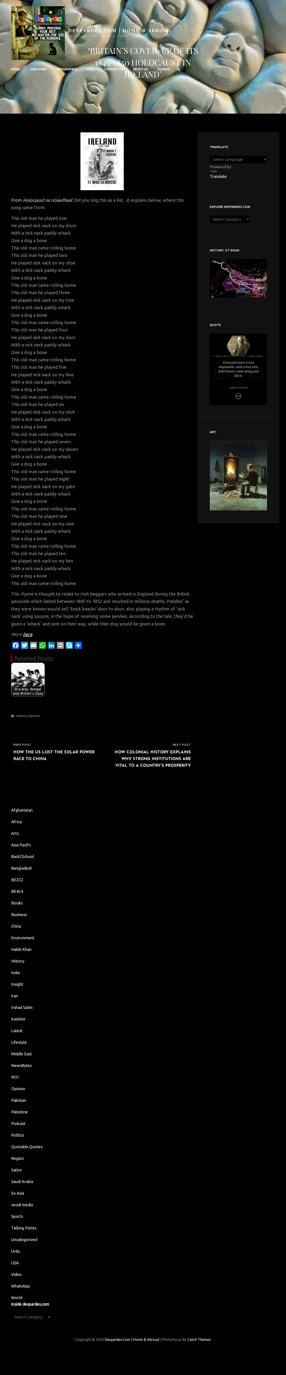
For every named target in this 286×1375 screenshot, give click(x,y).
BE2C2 (17, 879)
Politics (17, 1135)
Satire (16, 1170)
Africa (16, 821)
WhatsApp (20, 1286)
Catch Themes (199, 1340)
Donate (164, 69)
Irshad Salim (22, 1007)
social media (22, 1204)
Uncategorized (24, 1239)
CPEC (91, 69)
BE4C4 (17, 891)
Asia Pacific (21, 845)
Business (19, 914)
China (16, 926)
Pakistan (18, 1100)
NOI (15, 1077)
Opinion (34, 716)
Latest (17, 1030)
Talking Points (23, 1228)
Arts (15, 833)
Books (17, 903)
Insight (17, 984)
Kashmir (18, 1019)
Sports (17, 1216)
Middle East (21, 1054)
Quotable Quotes (26, 1146)
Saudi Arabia (22, 1181)
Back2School (22, 856)
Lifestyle (19, 1042)
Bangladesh (21, 868)
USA (15, 1262)
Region (17, 1158)
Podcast (18, 1123)
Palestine (19, 1112)
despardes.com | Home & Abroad (119, 30)
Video (16, 1274)
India (15, 972)
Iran (14, 996)
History (21, 716)
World (16, 1297)
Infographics (66, 69)
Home (15, 69)
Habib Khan (21, 949)
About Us (140, 69)
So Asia (17, 1193)
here (27, 634)
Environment (22, 937)
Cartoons (38, 69)
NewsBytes (21, 1065)
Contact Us (113, 69)
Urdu (15, 1251)
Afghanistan (22, 810)
